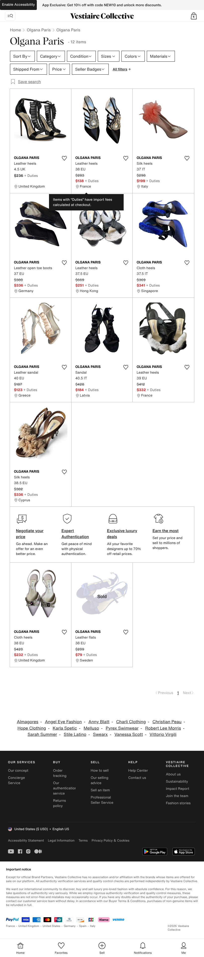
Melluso (91, 728)
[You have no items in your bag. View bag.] (193, 15)
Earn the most (166, 531)
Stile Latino (75, 734)
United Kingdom (28, 926)
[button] (193, 15)
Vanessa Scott (128, 734)
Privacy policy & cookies (110, 840)
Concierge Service (16, 780)
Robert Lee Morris (163, 728)
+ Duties (31, 175)
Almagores (27, 722)
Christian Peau (167, 722)
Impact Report (177, 788)
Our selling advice (99, 780)
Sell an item (100, 790)
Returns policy (59, 803)
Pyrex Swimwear (122, 728)
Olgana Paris (39, 30)
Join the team (177, 796)
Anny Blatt (99, 722)
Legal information (61, 840)
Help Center (138, 770)
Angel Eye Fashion (63, 722)
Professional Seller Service (102, 800)
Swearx (100, 734)
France (10, 926)
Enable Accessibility (18, 4)
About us (173, 774)
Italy (93, 926)
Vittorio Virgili (163, 734)
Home (15, 30)
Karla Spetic (65, 728)
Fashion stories (178, 803)
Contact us (137, 777)
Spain (83, 926)
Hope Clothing (31, 728)
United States (51, 926)
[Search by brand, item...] (10, 16)
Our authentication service (65, 788)
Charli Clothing (131, 722)
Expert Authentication (75, 534)
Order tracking (59, 773)
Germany (70, 926)
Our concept (18, 770)
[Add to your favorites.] (64, 158)
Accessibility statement (26, 840)
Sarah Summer (42, 734)
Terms (83, 840)
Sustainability (177, 781)
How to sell (99, 770)
